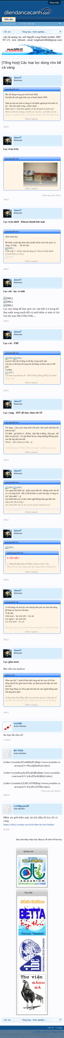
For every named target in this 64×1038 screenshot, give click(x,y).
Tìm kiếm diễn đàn (27, 24)
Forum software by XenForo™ (14, 1034)
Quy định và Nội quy (41, 1032)
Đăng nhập (54, 3)
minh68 (18, 723)
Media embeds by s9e (37, 1034)
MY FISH (18, 750)
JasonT (18, 77)
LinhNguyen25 (21, 806)
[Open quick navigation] (60, 32)
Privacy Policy (57, 1032)
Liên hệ (51, 1028)
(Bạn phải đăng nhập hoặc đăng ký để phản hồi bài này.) (39, 839)
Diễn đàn (8, 19)
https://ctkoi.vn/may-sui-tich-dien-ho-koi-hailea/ (28, 824)
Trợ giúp (58, 1028)
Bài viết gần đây (9, 24)
